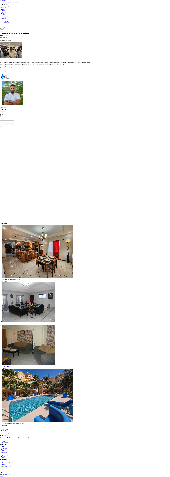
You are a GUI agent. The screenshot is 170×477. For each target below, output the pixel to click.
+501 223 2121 (4, 441)
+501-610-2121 (4, 2)
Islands (3, 13)
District (1, 28)
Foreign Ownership (6, 22)
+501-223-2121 (9, 2)
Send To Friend (4, 430)
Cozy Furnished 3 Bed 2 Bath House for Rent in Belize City (11, 279)
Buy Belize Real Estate (5, 474)
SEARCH (2, 31)
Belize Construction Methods (7, 468)
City (1, 29)
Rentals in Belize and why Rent (7, 462)
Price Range (2, 27)
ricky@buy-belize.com (14, 2)
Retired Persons (6, 20)
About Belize (4, 18)
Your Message (2, 116)
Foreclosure (3, 14)
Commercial (4, 12)
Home (3, 9)
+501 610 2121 (4, 440)
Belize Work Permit (5, 455)
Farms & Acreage (4, 448)
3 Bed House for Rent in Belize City (7, 366)
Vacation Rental (6, 17)
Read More (4, 464)
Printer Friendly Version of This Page (7, 428)
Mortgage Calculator (5, 429)
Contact (3, 457)
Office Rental (6, 16)
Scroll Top (1, 476)
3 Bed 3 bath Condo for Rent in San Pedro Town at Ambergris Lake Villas (13, 423)
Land (3, 447)
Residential (3, 10)
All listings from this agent (4, 107)
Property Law (6, 21)
